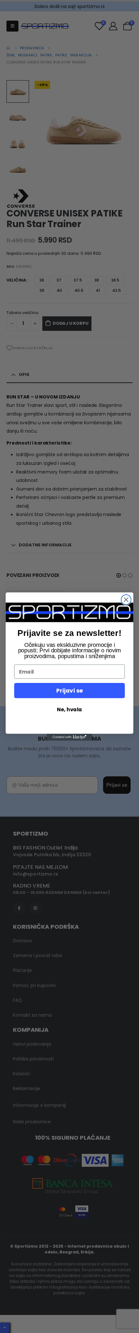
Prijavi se (69, 690)
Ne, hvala (69, 709)
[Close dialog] (126, 600)
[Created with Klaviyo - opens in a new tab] (69, 737)
